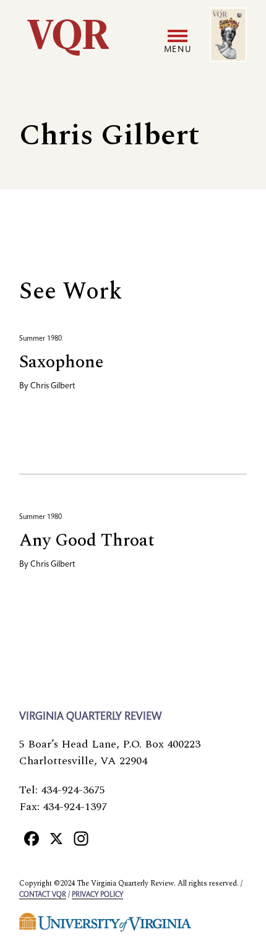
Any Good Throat (87, 540)
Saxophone (61, 362)
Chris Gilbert (52, 386)
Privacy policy (97, 895)
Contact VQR (42, 895)
